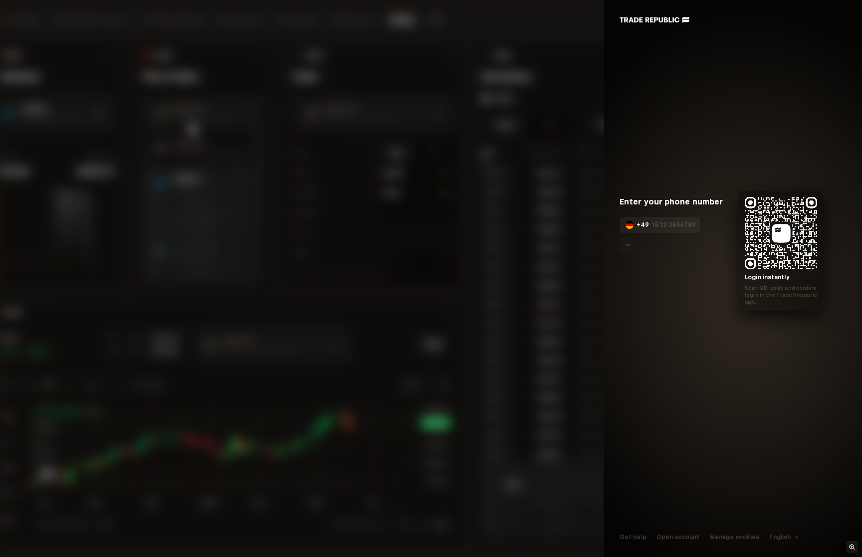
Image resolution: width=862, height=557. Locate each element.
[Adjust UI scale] (852, 547)
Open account (677, 537)
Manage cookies (734, 537)
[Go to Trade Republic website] (654, 19)
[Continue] (628, 245)
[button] (637, 225)
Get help (633, 537)
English (780, 537)
